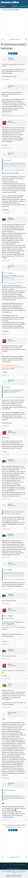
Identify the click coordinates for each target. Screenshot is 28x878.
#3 (26, 148)
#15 (26, 644)
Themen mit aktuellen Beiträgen (10, 9)
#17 (26, 678)
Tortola (10, 58)
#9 (26, 454)
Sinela (10, 121)
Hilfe (10, 864)
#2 (26, 114)
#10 (26, 498)
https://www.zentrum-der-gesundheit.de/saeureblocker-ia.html (12, 366)
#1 (26, 79)
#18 (26, 707)
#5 (26, 260)
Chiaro (10, 684)
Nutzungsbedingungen (19, 864)
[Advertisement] (14, 26)
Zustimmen (8, 875)
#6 (26, 334)
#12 (26, 557)
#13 (26, 589)
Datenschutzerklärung (13, 868)
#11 (26, 528)
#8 (26, 425)
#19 (26, 778)
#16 (26, 658)
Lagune (10, 504)
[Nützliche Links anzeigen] (25, 39)
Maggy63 (10, 218)
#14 (26, 603)
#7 (26, 375)
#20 (26, 820)
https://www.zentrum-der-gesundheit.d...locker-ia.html (10, 626)
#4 (26, 212)
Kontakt (5, 864)
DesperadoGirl (12, 712)
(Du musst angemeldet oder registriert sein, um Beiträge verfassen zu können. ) (14, 826)
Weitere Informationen (17, 875)
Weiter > (15, 53)
